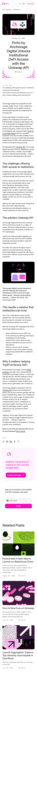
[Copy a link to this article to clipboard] (18, 441)
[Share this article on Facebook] (15, 442)
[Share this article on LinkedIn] (11, 442)
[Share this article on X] (3, 442)
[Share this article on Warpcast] (7, 442)
